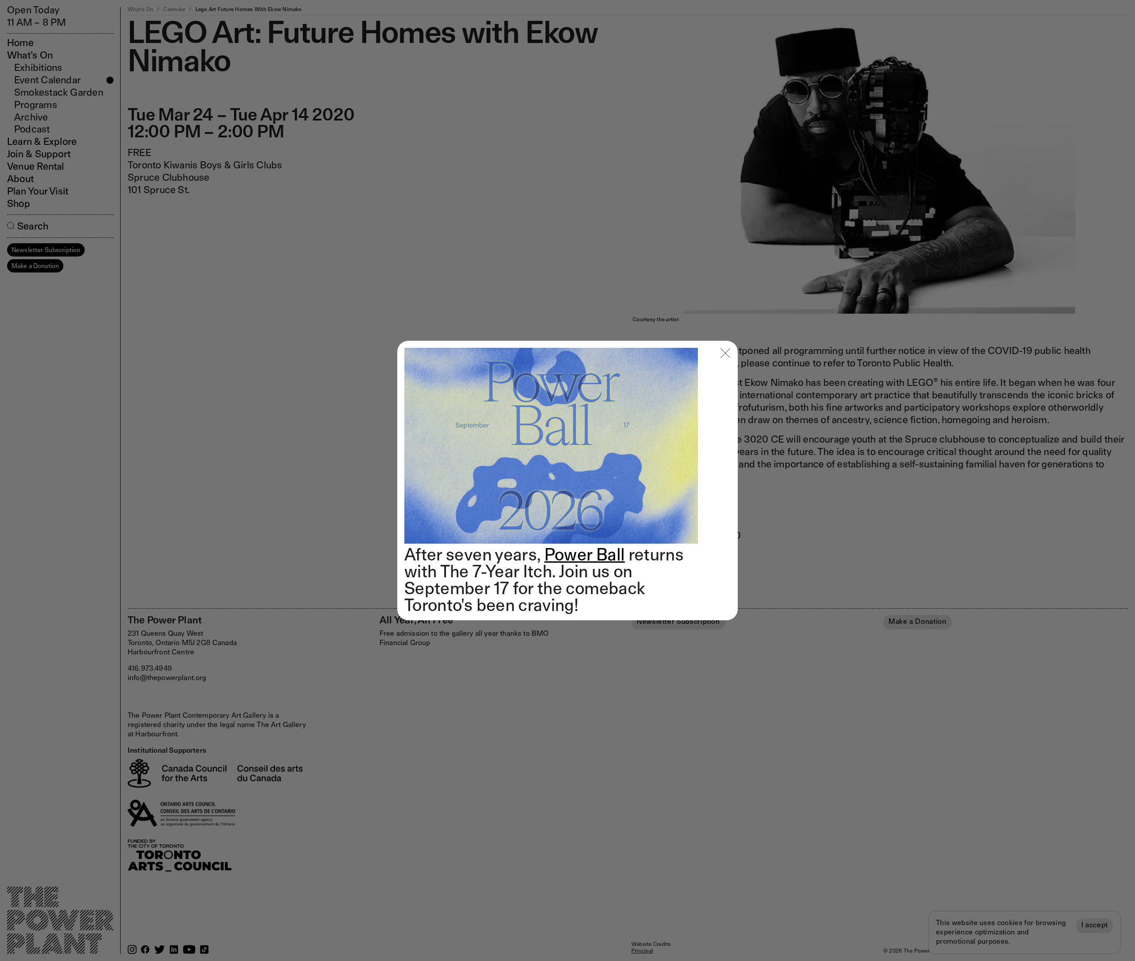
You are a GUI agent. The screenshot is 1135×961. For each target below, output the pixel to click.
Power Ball (584, 554)
